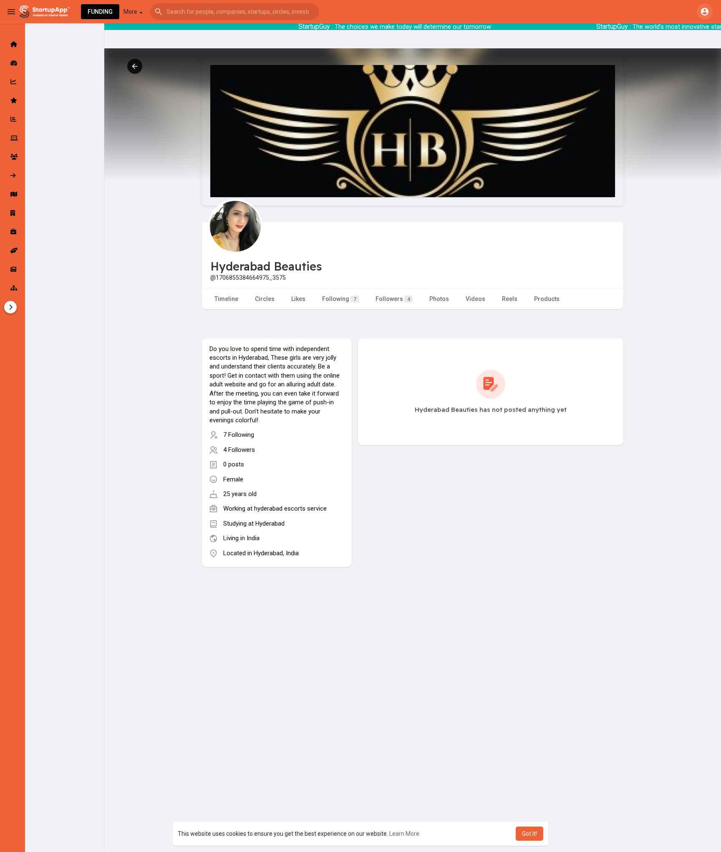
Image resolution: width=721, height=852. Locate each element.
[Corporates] (12, 213)
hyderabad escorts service (290, 508)
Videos (475, 299)
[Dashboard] (12, 63)
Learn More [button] (404, 833)
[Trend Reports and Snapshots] (12, 269)
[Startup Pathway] (12, 81)
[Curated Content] (12, 100)
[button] (234, 11)
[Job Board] (12, 232)
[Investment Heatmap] (12, 194)
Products (547, 299)
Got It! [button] (529, 833)
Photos (439, 299)
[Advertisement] (277, 637)
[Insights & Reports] (12, 119)
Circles (265, 299)
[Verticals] (12, 288)
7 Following (238, 435)
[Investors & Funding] (12, 156)
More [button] (131, 11)
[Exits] (12, 175)
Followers (393, 299)
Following (339, 299)
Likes (298, 299)
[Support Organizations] (12, 250)
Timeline (226, 299)
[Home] (12, 44)
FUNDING (100, 11)
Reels (509, 299)
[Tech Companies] (12, 138)
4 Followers (239, 450)
